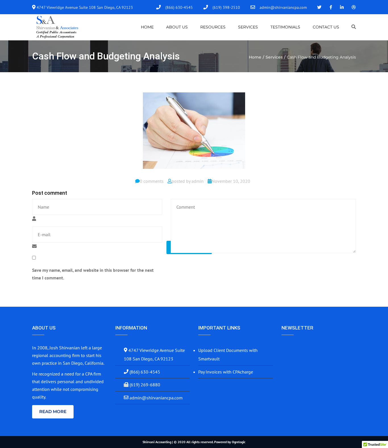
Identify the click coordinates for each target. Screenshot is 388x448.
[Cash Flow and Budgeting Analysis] (194, 133)
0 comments (152, 181)
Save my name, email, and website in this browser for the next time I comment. (93, 274)
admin (197, 181)
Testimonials (285, 27)
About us (177, 27)
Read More (52, 411)
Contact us (326, 27)
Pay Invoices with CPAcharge (225, 372)
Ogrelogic (238, 442)
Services (248, 27)
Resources (213, 27)
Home (147, 27)
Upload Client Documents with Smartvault (228, 354)
